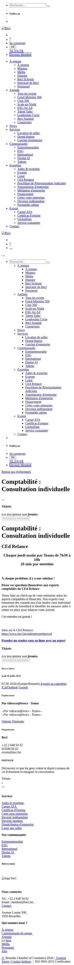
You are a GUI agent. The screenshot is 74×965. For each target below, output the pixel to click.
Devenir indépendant (15, 817)
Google (23, 687)
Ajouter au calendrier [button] (53, 683)
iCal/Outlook (10, 687)
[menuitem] (11, 51)
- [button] (2, 782)
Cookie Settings (21, 961)
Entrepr (12, 841)
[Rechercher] (48, 6)
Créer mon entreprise (15, 813)
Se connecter (17, 43)
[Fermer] (3, 255)
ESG (5, 845)
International (9, 848)
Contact (6, 905)
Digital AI (8, 852)
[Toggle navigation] (11, 248)
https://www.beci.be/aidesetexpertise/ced (27, 633)
